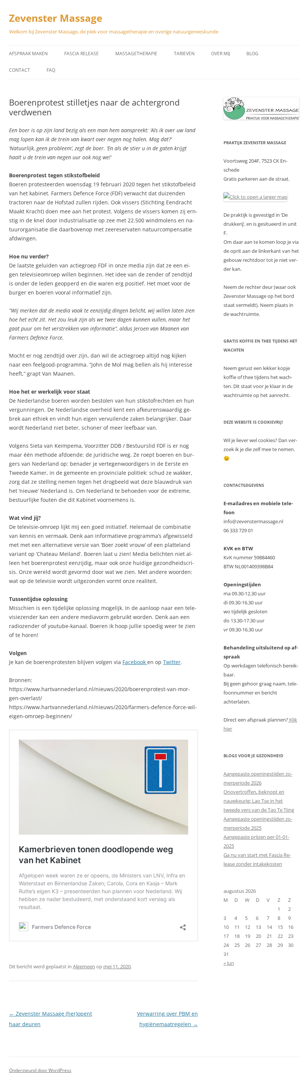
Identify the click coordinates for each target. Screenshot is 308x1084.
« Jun (228, 963)
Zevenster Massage (55, 18)
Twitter (172, 662)
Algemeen (84, 966)
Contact (19, 70)
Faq (51, 70)
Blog (252, 53)
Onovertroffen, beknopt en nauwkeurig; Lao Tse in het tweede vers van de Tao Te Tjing (258, 800)
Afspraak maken (28, 53)
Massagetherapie (136, 53)
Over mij (220, 53)
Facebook (134, 662)
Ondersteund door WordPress (40, 1070)
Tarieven (184, 53)
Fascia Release (81, 53)
